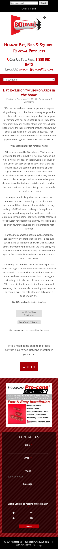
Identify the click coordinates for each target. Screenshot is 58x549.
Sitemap (37, 545)
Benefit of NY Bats (29, 322)
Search (43, 3)
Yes (31, 512)
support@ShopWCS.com (36, 69)
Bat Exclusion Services (35, 302)
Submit (29, 526)
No (31, 518)
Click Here (29, 366)
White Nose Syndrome (29, 313)
